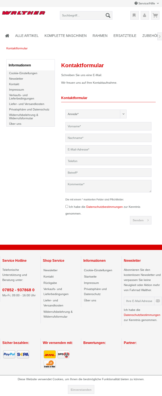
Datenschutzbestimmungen (104, 206)
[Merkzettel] (134, 15)
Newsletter (16, 78)
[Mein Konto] (145, 15)
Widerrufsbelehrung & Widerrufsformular (23, 116)
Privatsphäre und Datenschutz (29, 109)
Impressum (16, 89)
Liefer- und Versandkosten (26, 104)
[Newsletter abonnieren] (158, 301)
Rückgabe (50, 283)
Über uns (15, 123)
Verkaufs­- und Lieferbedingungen (21, 96)
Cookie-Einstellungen (23, 73)
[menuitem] (86, 15)
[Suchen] (108, 15)
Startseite (90, 276)
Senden (138, 220)
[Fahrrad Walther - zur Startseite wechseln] (23, 16)
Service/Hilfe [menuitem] (147, 3)
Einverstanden (81, 389)
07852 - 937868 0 (18, 290)
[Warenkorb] (155, 15)
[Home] (7, 35)
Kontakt (14, 84)
